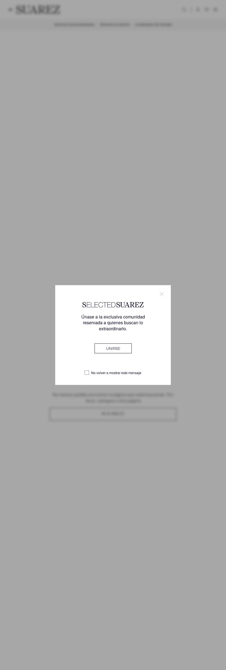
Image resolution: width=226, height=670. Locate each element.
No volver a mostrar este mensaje (116, 373)
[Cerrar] (161, 294)
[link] (113, 348)
